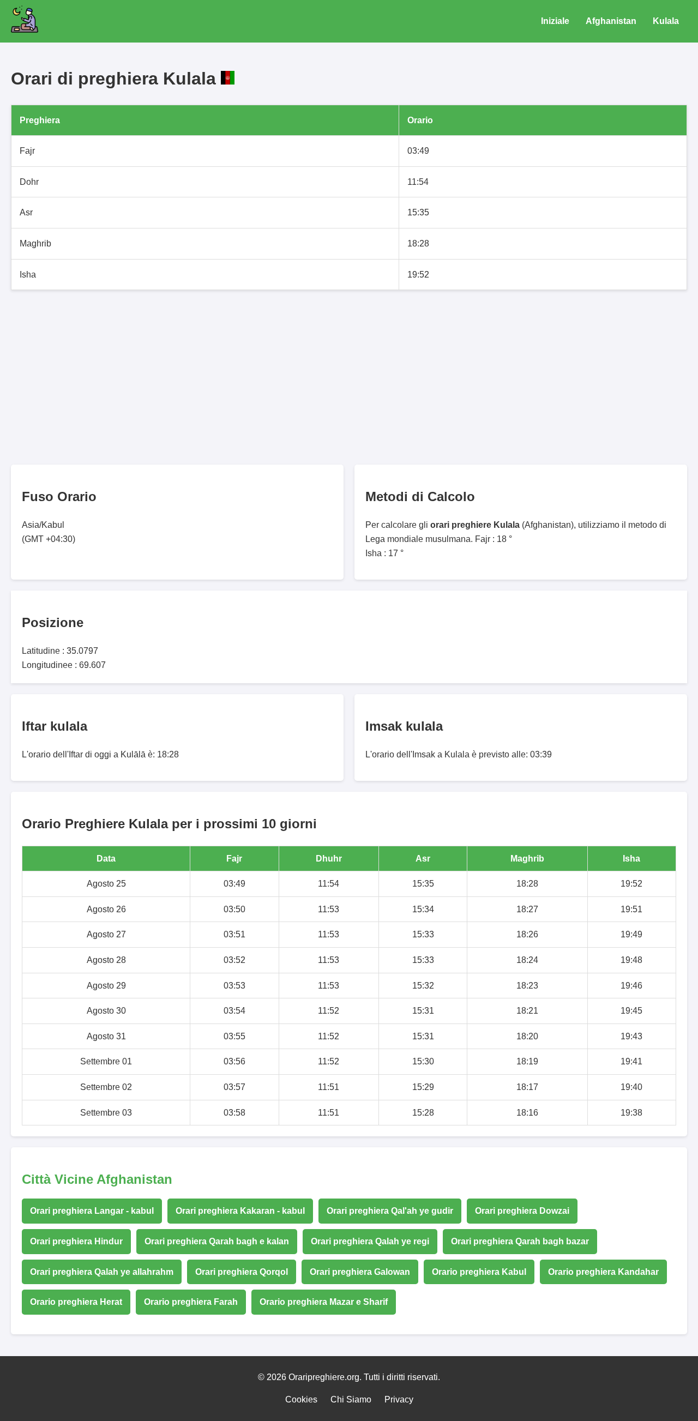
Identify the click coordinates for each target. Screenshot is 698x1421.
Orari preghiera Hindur (76, 1241)
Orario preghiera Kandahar (603, 1272)
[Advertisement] (338, 377)
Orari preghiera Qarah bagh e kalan (217, 1241)
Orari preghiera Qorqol (241, 1272)
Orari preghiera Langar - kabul (92, 1210)
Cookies (301, 1399)
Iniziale (555, 21)
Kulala (666, 21)
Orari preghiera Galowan (360, 1272)
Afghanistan (611, 21)
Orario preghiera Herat (76, 1301)
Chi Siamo (350, 1399)
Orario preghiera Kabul (479, 1272)
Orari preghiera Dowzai (522, 1210)
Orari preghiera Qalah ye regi (370, 1241)
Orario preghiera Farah (191, 1301)
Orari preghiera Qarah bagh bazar (520, 1241)
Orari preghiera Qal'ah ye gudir (390, 1210)
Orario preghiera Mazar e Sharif (324, 1301)
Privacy (398, 1399)
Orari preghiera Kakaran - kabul (240, 1210)
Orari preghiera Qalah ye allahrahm (101, 1272)
